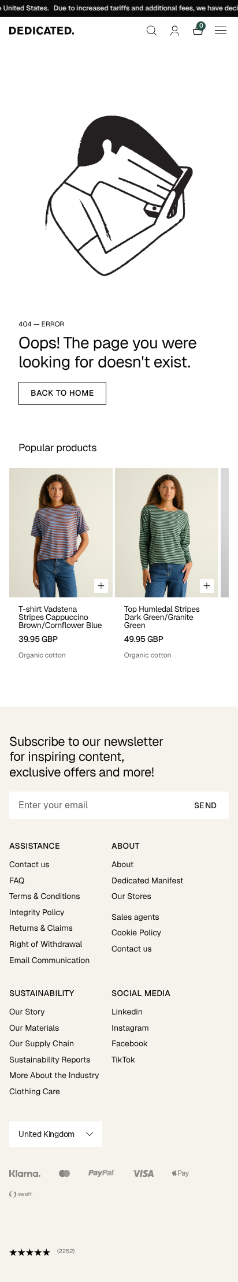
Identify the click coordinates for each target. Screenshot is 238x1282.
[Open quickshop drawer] (101, 586)
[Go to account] (174, 30)
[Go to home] (41, 31)
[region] (119, 563)
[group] (61, 564)
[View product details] (61, 628)
